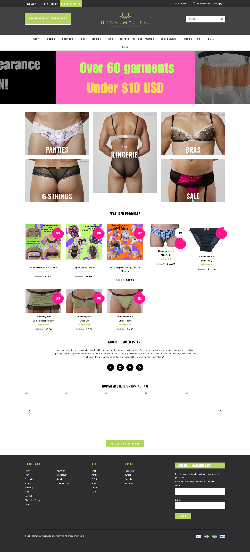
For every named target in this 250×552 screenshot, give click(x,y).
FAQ (27, 475)
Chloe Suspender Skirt (43, 321)
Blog (125, 46)
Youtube (128, 479)
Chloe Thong (125, 321)
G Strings (67, 39)
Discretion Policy (32, 500)
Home (27, 471)
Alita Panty (166, 255)
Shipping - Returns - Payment (137, 39)
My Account (61, 475)
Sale (110, 39)
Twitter (128, 475)
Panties (50, 39)
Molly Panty (206, 261)
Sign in (59, 479)
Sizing (28, 483)
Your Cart (60, 471)
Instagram (129, 471)
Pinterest (129, 483)
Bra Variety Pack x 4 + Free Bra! (43, 268)
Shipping (29, 488)
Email (178, 500)
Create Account (63, 483)
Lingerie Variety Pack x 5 (84, 268)
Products (29, 479)
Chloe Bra (84, 321)
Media (27, 504)
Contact (212, 39)
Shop (36, 39)
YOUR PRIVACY (168, 39)
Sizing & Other (191, 39)
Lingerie (97, 39)
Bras (82, 39)
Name (178, 485)
